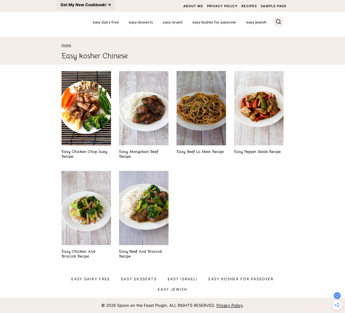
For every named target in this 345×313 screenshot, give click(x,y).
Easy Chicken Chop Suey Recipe (84, 154)
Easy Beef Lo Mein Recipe (200, 151)
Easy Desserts (141, 22)
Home (66, 45)
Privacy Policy (222, 6)
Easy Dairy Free (106, 22)
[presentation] (86, 108)
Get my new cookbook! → (85, 4)
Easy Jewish (256, 22)
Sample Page (274, 6)
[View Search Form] (278, 22)
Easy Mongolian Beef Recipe (138, 154)
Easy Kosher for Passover (214, 22)
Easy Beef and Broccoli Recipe (140, 254)
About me (193, 6)
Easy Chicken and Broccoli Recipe (78, 254)
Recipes (249, 6)
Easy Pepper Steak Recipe (257, 151)
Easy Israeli (173, 22)
